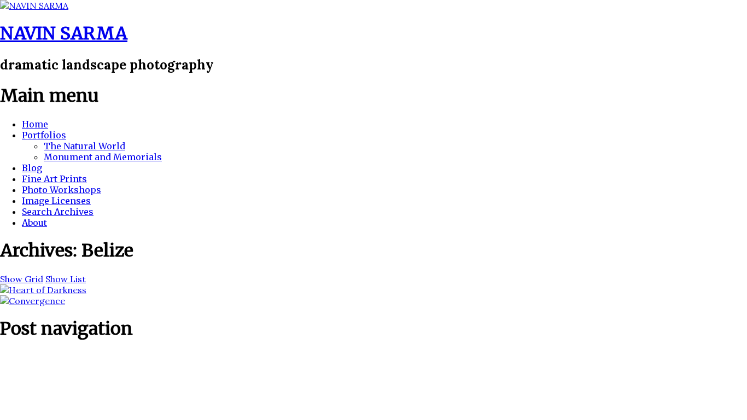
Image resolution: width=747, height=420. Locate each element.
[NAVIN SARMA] (34, 5)
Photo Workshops (61, 189)
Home (35, 124)
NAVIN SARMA (63, 33)
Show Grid (21, 278)
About (34, 222)
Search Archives (58, 211)
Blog (32, 167)
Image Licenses (56, 200)
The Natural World (84, 146)
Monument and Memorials (103, 156)
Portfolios (44, 135)
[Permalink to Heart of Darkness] (43, 289)
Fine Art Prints (54, 178)
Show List (65, 278)
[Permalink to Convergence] (32, 300)
